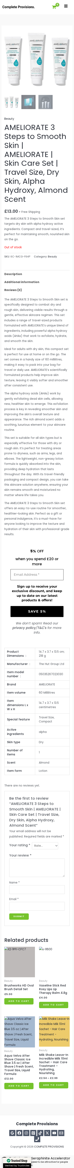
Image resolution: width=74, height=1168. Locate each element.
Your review (20, 855)
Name (14, 883)
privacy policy (24, 627)
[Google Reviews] (12, 1133)
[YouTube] (54, 1133)
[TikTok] (40, 1133)
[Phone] (37, 1139)
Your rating (19, 845)
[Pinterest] (33, 1133)
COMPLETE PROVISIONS (49, 1146)
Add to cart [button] (18, 1001)
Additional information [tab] (21, 282)
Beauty (9, 119)
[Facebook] (19, 1133)
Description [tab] (13, 274)
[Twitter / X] (47, 1133)
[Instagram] (26, 1133)
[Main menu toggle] (66, 6)
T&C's (41, 627)
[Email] (61, 1133)
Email (14, 899)
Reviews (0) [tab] (13, 290)
